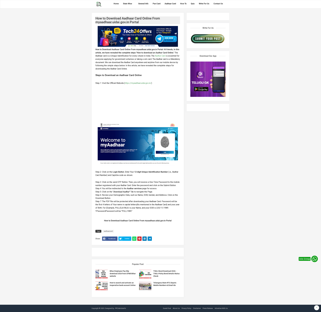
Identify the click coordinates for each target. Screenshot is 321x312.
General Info (143, 4)
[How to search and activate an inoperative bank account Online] (101, 285)
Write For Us (204, 4)
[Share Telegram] (150, 239)
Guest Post (167, 308)
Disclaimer (197, 308)
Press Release (208, 308)
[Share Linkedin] (144, 239)
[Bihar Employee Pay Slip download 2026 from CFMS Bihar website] (101, 274)
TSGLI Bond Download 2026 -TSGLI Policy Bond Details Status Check (166, 273)
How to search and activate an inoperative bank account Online (123, 284)
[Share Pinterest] (139, 239)
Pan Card (156, 4)
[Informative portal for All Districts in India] (100, 4)
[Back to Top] (316, 307)
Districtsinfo (121, 308)
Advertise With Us (221, 308)
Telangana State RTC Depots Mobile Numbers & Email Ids (164, 284)
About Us (176, 308)
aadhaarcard (108, 231)
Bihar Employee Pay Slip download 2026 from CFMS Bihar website (123, 273)
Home (116, 4)
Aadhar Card (160, 56)
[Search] (226, 5)
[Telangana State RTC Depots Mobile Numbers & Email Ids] (145, 285)
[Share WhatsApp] (134, 239)
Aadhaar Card (170, 4)
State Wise (127, 4)
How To (183, 4)
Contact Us (218, 4)
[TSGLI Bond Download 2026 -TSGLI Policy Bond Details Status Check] (145, 274)
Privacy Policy (186, 308)
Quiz (193, 4)
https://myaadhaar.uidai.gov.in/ (138, 83)
